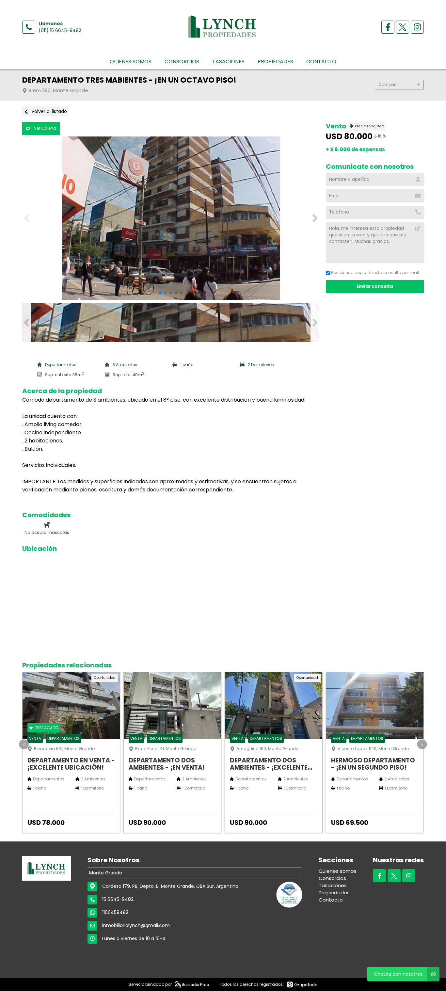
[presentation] (24, 744)
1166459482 (115, 912)
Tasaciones (228, 61)
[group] (170, 218)
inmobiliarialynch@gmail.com (136, 925)
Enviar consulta (375, 286)
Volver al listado (48, 111)
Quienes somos (130, 61)
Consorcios (182, 61)
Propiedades (275, 61)
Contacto (321, 61)
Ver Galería (44, 128)
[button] (315, 218)
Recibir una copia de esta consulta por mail (375, 272)
